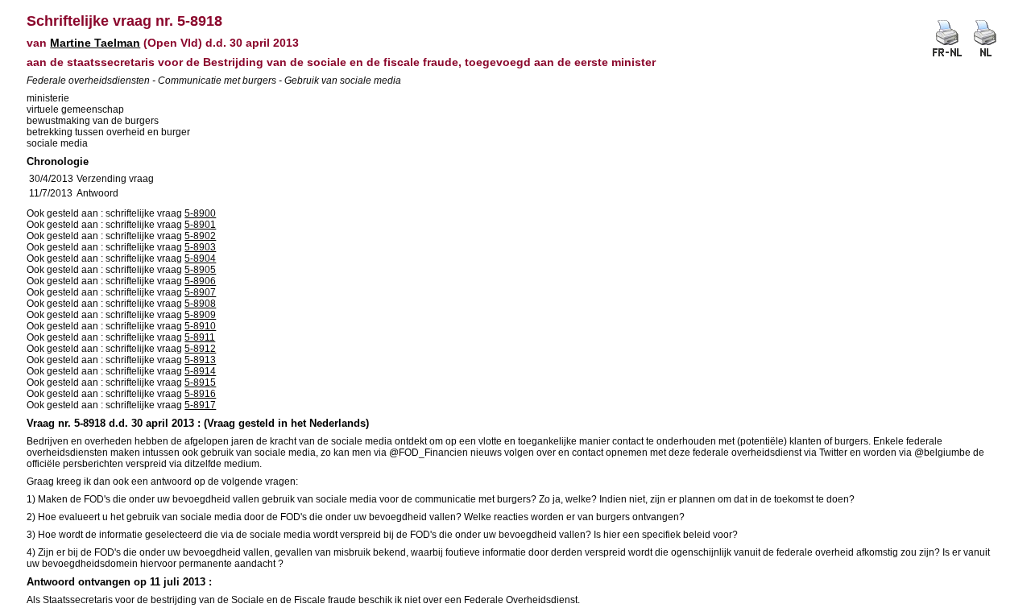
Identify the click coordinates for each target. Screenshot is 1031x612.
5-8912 (200, 348)
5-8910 (200, 326)
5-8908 (200, 303)
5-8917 (200, 405)
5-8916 (200, 393)
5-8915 (200, 382)
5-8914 (200, 371)
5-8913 (200, 360)
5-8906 (200, 281)
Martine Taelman (95, 42)
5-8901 (200, 224)
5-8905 (200, 269)
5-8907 (200, 292)
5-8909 (200, 314)
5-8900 (200, 213)
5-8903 (200, 247)
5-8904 (200, 258)
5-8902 (200, 236)
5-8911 (199, 337)
